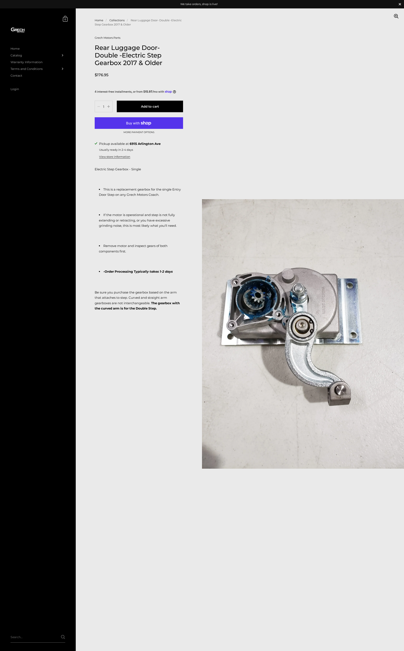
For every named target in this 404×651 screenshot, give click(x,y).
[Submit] (63, 637)
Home (99, 20)
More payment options (139, 132)
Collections (117, 20)
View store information (114, 156)
